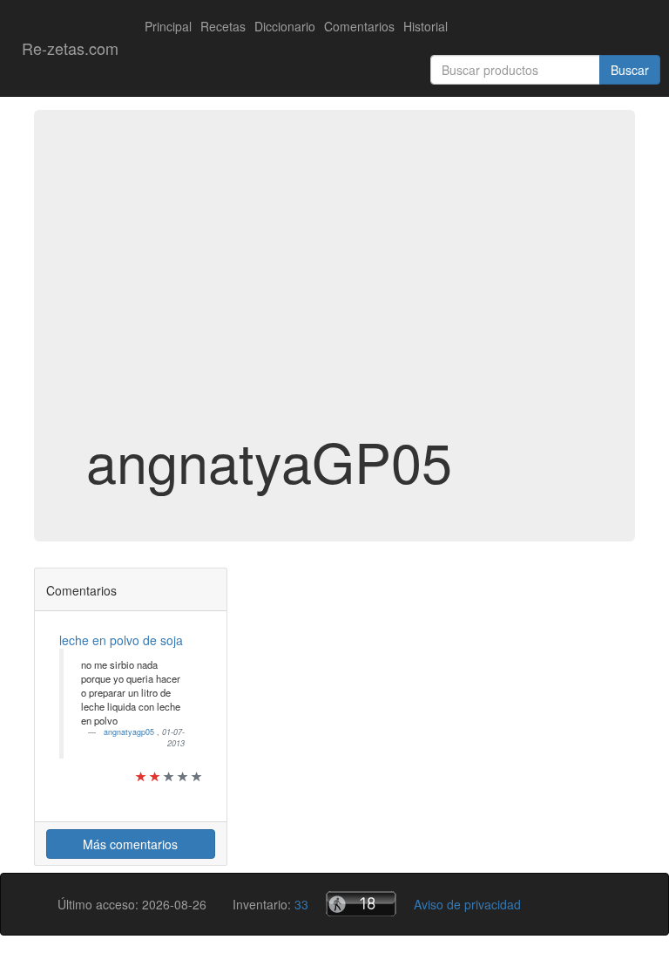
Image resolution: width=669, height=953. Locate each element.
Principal (168, 26)
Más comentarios (130, 844)
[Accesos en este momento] (361, 903)
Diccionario (284, 26)
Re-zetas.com (70, 48)
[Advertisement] (334, 291)
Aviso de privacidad (467, 904)
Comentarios (359, 26)
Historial (425, 26)
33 (301, 904)
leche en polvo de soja (121, 640)
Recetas (223, 26)
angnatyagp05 (130, 732)
